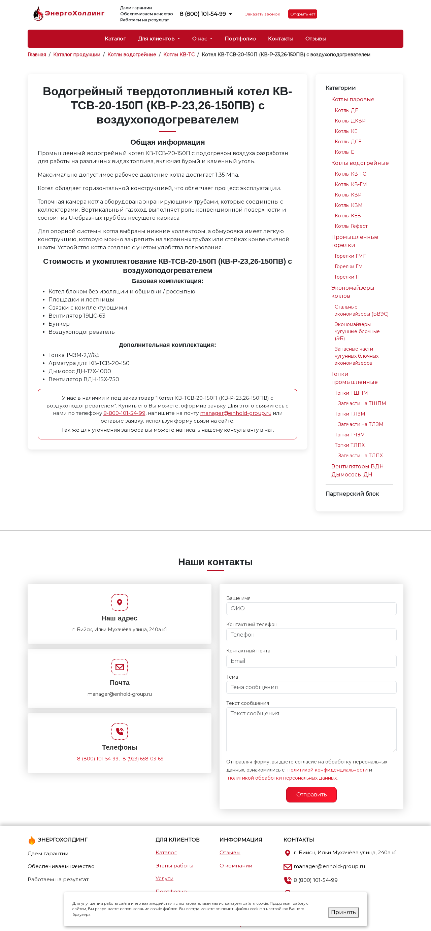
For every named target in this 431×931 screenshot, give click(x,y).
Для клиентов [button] (157, 38)
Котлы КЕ (346, 131)
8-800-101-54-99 (124, 413)
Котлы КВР (348, 195)
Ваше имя (238, 598)
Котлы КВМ (349, 205)
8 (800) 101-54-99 (203, 14)
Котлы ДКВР (350, 121)
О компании (236, 865)
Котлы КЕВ (348, 216)
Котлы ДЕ (346, 110)
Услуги (164, 878)
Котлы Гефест (351, 226)
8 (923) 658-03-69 (143, 759)
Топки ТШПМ (351, 393)
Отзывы (315, 38)
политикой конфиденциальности (328, 770)
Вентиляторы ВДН (357, 466)
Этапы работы (174, 865)
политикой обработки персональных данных (282, 778)
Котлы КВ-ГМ (351, 184)
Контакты (280, 38)
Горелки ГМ (349, 266)
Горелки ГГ (348, 277)
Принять (343, 912)
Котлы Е (344, 152)
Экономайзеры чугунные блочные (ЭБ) (357, 331)
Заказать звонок (262, 13)
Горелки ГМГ (350, 256)
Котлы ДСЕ (348, 142)
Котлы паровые (352, 99)
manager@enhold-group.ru (235, 413)
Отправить (311, 794)
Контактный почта (248, 651)
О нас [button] (200, 38)
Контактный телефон (251, 624)
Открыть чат (302, 13)
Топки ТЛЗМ (350, 414)
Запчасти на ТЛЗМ (361, 424)
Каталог (115, 38)
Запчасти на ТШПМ (362, 403)
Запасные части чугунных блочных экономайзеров (356, 356)
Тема (232, 677)
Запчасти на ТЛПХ (360, 456)
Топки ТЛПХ (350, 445)
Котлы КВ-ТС (350, 174)
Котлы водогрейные (360, 163)
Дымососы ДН (351, 474)
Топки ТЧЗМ (350, 435)
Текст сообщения (247, 703)
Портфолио (240, 38)
